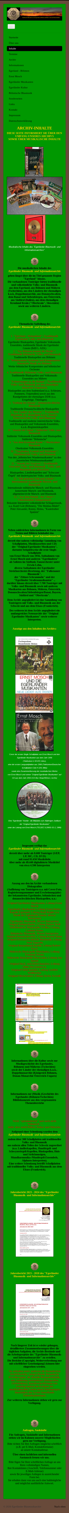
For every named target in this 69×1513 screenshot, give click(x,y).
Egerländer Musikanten (21, 82)
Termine (13, 54)
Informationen (16, 65)
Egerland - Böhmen (19, 70)
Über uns (13, 43)
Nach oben (60, 1506)
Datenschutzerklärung (20, 121)
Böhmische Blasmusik (20, 93)
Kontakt (13, 109)
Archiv (12, 59)
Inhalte (12, 48)
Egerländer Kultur (18, 87)
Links (12, 104)
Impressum (14, 115)
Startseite (13, 37)
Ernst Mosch (15, 76)
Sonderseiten (15, 98)
